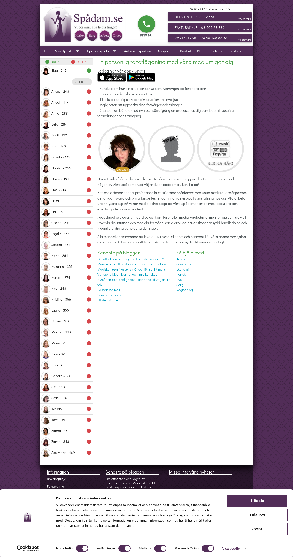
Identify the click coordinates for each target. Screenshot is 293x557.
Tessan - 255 (71, 409)
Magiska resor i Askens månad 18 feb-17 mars (131, 269)
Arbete (181, 259)
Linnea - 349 (71, 321)
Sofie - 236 (71, 398)
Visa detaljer (231, 548)
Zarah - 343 (71, 441)
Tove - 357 (71, 419)
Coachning (184, 264)
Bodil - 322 (71, 135)
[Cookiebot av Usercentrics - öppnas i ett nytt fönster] (28, 548)
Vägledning (184, 290)
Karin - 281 (71, 255)
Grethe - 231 (71, 223)
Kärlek (181, 274)
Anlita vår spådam (137, 51)
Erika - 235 (71, 201)
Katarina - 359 (71, 266)
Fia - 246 (71, 212)
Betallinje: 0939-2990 (213, 17)
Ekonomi (182, 269)
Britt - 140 (71, 146)
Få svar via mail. (109, 290)
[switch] (124, 548)
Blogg (201, 51)
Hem (46, 51)
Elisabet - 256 (71, 168)
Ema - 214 (71, 190)
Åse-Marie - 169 (71, 452)
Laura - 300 (71, 310)
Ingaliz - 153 (71, 233)
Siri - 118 (71, 387)
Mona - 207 (71, 343)
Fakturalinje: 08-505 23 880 (213, 28)
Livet (179, 279)
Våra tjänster (68, 51)
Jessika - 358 (71, 244)
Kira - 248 (71, 288)
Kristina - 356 (71, 299)
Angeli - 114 (71, 102)
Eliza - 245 (71, 70)
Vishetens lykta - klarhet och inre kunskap (127, 274)
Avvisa (257, 529)
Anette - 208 (71, 91)
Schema (217, 51)
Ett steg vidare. (107, 300)
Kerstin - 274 (71, 277)
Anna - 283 (71, 113)
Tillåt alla (257, 501)
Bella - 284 (71, 124)
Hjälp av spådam (102, 51)
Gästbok (235, 51)
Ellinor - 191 (71, 179)
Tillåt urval (257, 515)
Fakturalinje (55, 486)
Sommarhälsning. (110, 295)
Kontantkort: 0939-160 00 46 (213, 39)
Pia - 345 (71, 365)
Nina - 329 (71, 354)
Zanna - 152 (71, 430)
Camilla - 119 (71, 157)
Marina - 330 (71, 332)
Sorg (180, 284)
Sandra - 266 (71, 376)
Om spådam (165, 51)
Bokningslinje (56, 479)
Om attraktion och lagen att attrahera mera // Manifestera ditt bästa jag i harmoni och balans (130, 483)
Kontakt (185, 51)
